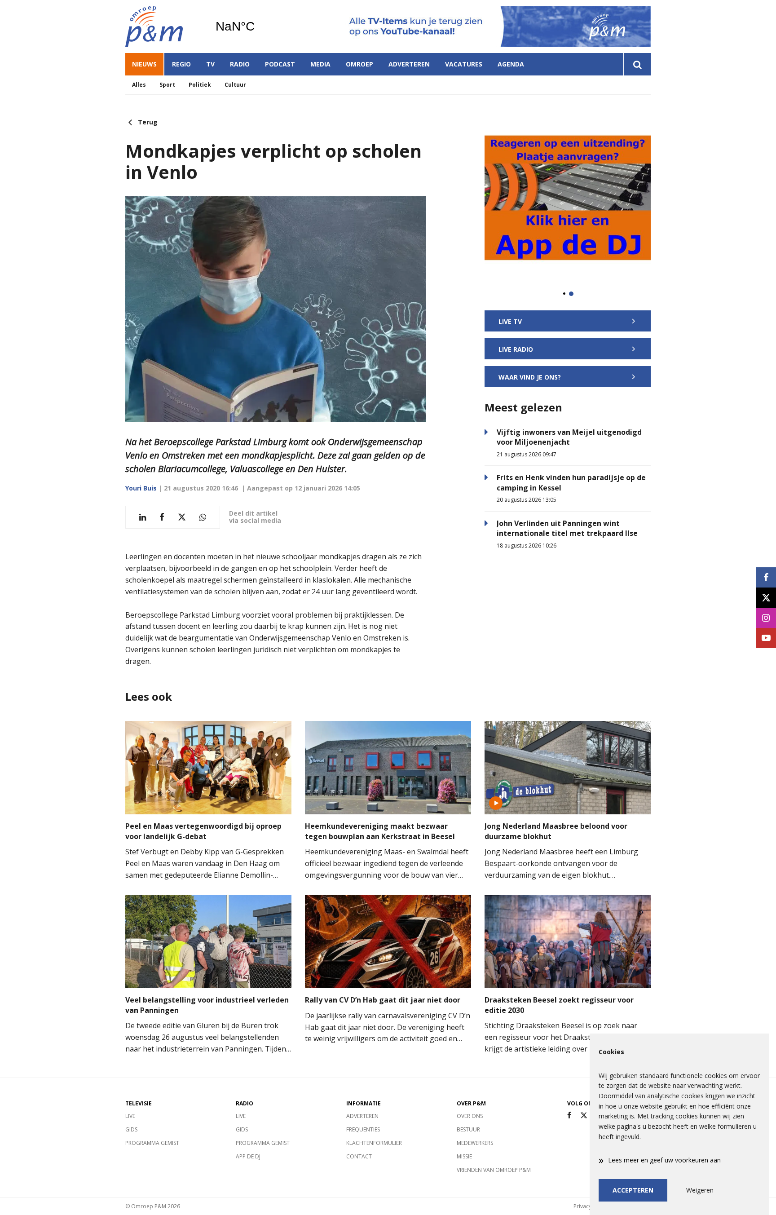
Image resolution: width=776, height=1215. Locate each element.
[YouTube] (766, 638)
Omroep (359, 64)
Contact (359, 1156)
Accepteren (633, 1190)
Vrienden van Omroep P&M (494, 1170)
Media (320, 64)
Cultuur (235, 84)
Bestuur (468, 1129)
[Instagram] (766, 618)
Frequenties (363, 1129)
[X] (583, 1115)
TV (210, 64)
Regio (181, 64)
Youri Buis (141, 488)
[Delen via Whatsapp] (203, 517)
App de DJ (248, 1156)
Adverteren (409, 64)
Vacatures (463, 64)
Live (130, 1116)
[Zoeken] (637, 64)
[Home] (163, 26)
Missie (464, 1156)
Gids (131, 1129)
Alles (139, 84)
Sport (167, 84)
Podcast (280, 64)
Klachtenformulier (374, 1143)
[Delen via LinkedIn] (142, 517)
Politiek (200, 84)
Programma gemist (152, 1143)
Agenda (511, 64)
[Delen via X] (182, 517)
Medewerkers (475, 1143)
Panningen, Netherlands (258, 26)
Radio (240, 64)
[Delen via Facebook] (162, 517)
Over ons (470, 1116)
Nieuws (144, 64)
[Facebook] (569, 1115)
